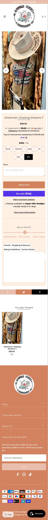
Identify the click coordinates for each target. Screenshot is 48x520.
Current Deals (27, 249)
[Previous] (6, 70)
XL (39, 149)
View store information (24, 212)
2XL (18, 157)
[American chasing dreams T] (12, 328)
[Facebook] (17, 475)
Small (7, 149)
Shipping (12, 131)
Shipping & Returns (21, 245)
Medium (18, 149)
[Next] (42, 70)
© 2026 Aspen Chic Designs (14, 512)
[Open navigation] (7, 16)
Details (7, 245)
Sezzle (33, 2)
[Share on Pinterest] (40, 292)
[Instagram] (24, 475)
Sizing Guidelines (12, 249)
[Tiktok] (30, 475)
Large (29, 149)
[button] (24, 128)
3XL (28, 157)
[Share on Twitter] (24, 292)
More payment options (24, 200)
